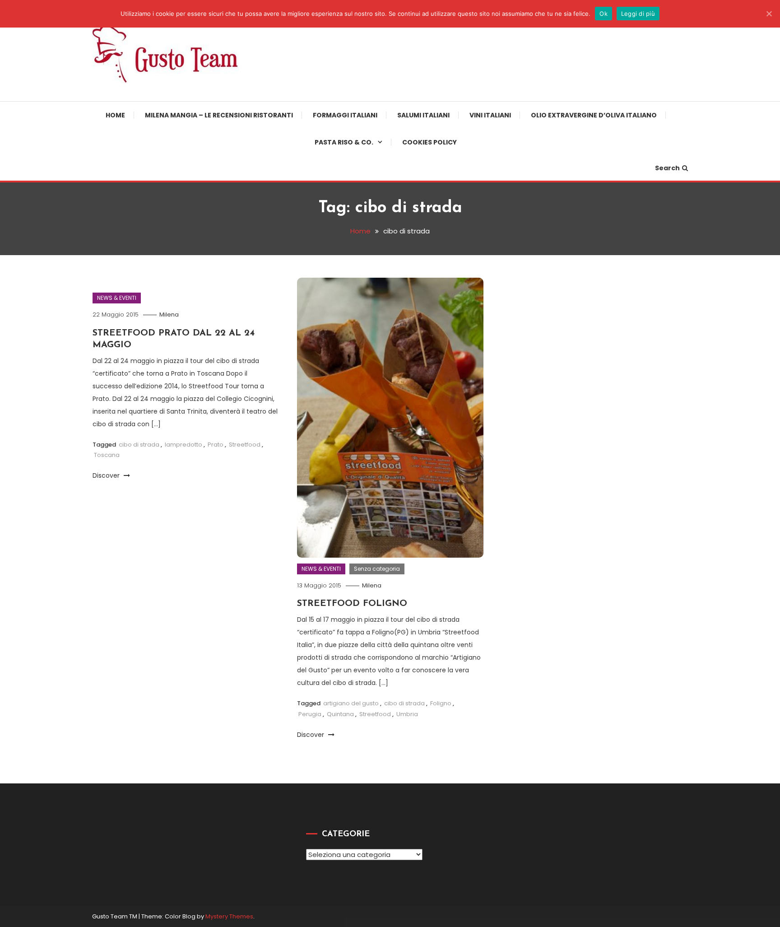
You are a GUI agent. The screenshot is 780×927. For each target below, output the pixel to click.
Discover (107, 475)
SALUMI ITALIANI (423, 115)
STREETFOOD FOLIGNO (352, 603)
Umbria (407, 714)
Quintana (340, 714)
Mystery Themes (229, 916)
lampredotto (183, 444)
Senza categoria (377, 569)
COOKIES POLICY (429, 142)
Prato (215, 444)
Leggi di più (638, 13)
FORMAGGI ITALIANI (345, 115)
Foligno (440, 703)
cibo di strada (139, 444)
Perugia (309, 714)
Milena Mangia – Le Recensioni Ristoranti (219, 115)
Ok (603, 13)
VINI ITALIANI (490, 115)
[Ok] (768, 13)
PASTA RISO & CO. (344, 142)
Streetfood (244, 444)
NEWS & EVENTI (116, 298)
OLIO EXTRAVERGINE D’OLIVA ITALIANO (594, 115)
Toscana (107, 455)
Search (667, 167)
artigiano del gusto (351, 703)
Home (115, 115)
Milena (169, 314)
